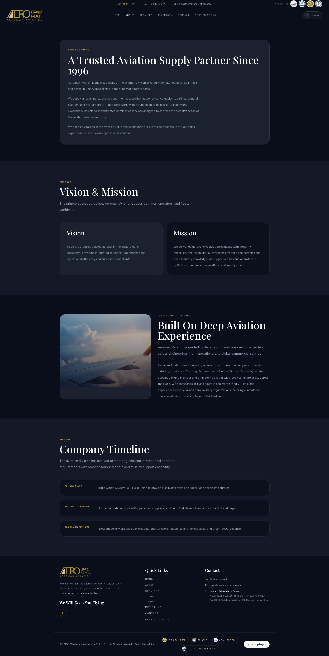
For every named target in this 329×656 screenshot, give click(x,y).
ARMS (151, 601)
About (130, 15)
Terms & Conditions (145, 644)
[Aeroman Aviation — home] (24, 15)
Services (146, 15)
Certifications (205, 15)
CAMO (151, 596)
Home (116, 15)
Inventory (165, 15)
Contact (183, 15)
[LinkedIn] (63, 613)
